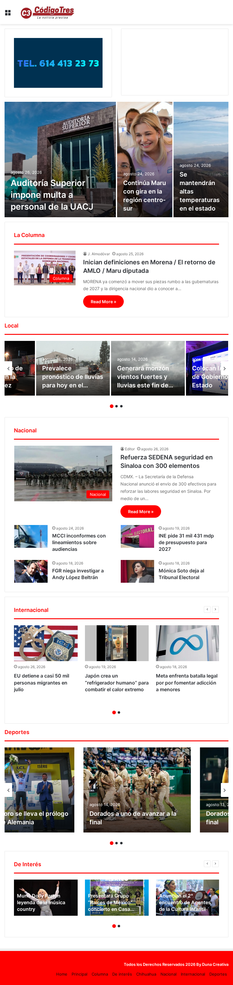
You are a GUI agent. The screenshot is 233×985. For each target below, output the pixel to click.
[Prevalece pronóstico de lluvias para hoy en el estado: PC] (73, 368)
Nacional (168, 974)
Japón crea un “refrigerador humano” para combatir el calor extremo (117, 682)
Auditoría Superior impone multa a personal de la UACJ (52, 195)
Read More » (103, 301)
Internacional (193, 974)
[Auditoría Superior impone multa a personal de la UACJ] (60, 159)
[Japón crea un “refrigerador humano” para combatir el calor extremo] (117, 643)
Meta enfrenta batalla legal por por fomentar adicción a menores (187, 682)
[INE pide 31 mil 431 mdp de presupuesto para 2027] (137, 536)
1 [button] (111, 406)
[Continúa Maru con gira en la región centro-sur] (144, 159)
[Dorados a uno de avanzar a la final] (137, 789)
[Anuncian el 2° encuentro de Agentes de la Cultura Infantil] (188, 897)
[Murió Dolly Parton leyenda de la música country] (46, 897)
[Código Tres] (48, 12)
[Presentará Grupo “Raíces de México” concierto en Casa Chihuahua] (117, 897)
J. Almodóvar (99, 254)
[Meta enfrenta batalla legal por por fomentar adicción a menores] (188, 643)
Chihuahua (146, 974)
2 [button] (116, 406)
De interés (122, 974)
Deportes (218, 974)
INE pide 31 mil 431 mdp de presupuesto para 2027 (186, 542)
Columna (100, 974)
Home (61, 974)
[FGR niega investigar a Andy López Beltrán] (31, 571)
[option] (116, 159)
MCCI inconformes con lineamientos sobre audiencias (79, 542)
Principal (79, 974)
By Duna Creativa (212, 964)
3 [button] (121, 406)
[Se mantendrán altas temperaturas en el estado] (201, 159)
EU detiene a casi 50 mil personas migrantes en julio (41, 682)
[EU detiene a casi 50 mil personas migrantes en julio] (46, 643)
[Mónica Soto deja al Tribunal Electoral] (137, 571)
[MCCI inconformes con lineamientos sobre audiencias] (31, 536)
